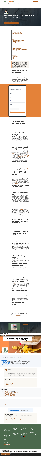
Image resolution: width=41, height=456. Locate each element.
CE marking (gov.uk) (5, 402)
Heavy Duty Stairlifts (33, 434)
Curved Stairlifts (32, 429)
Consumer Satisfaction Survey (14, 410)
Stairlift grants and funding (6, 362)
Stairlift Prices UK (14, 23)
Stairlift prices (4, 361)
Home (4, 3)
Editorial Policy (21, 455)
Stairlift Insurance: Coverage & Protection (8, 395)
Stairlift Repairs (23, 434)
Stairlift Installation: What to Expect (7, 393)
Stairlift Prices (15, 428)
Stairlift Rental (23, 428)
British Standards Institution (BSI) (11, 418)
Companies (14, 3)
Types (9, 3)
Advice (11, 3)
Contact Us (5, 439)
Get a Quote (7, 23)
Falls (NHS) (7, 420)
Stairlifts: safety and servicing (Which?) (8, 403)
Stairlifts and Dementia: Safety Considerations (9, 394)
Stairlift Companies (16, 433)
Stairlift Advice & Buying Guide (6, 391)
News (25, 3)
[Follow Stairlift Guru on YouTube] (24, 436)
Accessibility (27, 446)
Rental (20, 3)
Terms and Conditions (13, 446)
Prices (6, 3)
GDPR (23, 446)
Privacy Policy (6, 446)
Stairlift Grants (15, 434)
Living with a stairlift (5, 364)
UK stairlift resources (9, 384)
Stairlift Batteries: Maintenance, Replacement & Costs (10, 392)
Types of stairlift (4, 360)
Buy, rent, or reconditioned (6, 363)
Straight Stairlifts (32, 428)
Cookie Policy (19, 446)
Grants (18, 3)
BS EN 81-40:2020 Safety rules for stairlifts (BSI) (9, 401)
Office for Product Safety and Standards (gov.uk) (13, 419)
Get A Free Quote (25, 324)
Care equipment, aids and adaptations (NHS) (9, 404)
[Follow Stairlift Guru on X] (23, 436)
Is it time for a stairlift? (9, 383)
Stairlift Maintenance (24, 433)
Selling (23, 3)
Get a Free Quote (35, 1)
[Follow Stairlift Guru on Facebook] (21, 436)
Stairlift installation (9, 380)
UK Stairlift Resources (6, 442)
